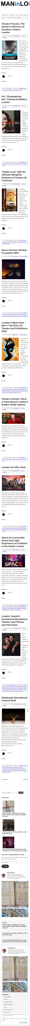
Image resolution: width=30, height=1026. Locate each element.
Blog (16, 15)
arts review (21, 312)
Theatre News (5, 691)
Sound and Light (17, 608)
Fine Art (7, 163)
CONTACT (6, 999)
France (23, 242)
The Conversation (10, 609)
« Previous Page (5, 779)
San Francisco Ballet (22, 770)
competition (19, 242)
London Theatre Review (21, 389)
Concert (21, 767)
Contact (4, 17)
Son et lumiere (11, 608)
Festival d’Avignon (6, 770)
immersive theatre (15, 459)
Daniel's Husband (13, 688)
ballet (25, 765)
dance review (22, 314)
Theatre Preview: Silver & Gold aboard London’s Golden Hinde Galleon (15, 402)
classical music (16, 767)
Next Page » (25, 779)
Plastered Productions (14, 17)
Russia (17, 90)
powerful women (19, 163)
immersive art (9, 528)
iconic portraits (13, 163)
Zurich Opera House (6, 772)
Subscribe (5, 866)
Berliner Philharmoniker (7, 767)
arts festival (21, 765)
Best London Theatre (21, 686)
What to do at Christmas (18, 691)
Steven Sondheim (8, 392)
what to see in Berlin (23, 316)
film (26, 314)
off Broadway (20, 688)
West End (10, 691)
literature (4, 316)
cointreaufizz (13, 242)
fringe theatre (8, 459)
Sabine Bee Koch (20, 390)
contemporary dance (15, 314)
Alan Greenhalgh (16, 35)
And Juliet (14, 686)
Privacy (5, 1007)
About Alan (5, 15)
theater (21, 689)
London (14, 389)
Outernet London (19, 528)
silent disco (4, 608)
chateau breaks (22, 240)
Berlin (25, 312)
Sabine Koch (15, 256)
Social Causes (23, 15)
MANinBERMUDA (8, 1002)
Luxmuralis (15, 606)
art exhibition (22, 162)
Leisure (7, 606)
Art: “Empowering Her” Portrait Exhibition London (14, 99)
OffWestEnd (6, 689)
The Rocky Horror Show (15, 689)
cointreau (8, 242)
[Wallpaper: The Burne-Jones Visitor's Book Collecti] (15, 894)
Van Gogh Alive (18, 609)
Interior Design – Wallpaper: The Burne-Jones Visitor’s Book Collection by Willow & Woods (14, 815)
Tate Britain (15, 392)
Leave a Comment (24, 256)
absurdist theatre (22, 88)
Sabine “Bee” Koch (8, 1009)
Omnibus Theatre (11, 90)
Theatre (20, 90)
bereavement (5, 90)
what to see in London (10, 529)
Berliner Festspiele (6, 314)
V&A (19, 392)
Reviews (11, 15)
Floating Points (14, 770)
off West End (14, 390)
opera (8, 316)
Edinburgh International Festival (18, 768)
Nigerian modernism (6, 390)
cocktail (4, 242)
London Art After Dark (14, 467)
